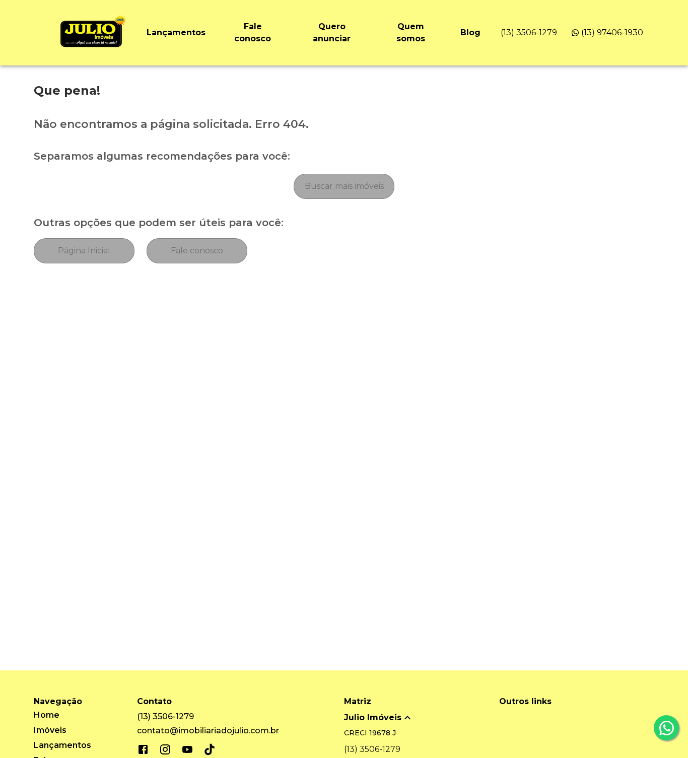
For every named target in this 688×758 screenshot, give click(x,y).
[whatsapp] (666, 727)
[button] (421, 718)
